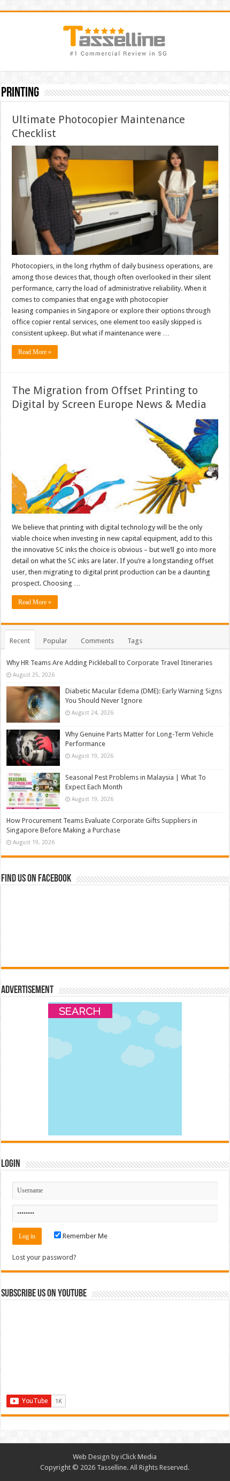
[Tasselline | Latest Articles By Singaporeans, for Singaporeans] (115, 39)
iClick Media (138, 1457)
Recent (20, 641)
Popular (55, 641)
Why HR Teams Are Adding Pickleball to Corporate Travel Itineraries (109, 663)
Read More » (34, 352)
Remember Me (84, 1236)
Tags (134, 641)
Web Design (91, 1457)
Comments (97, 641)
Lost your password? (44, 1257)
